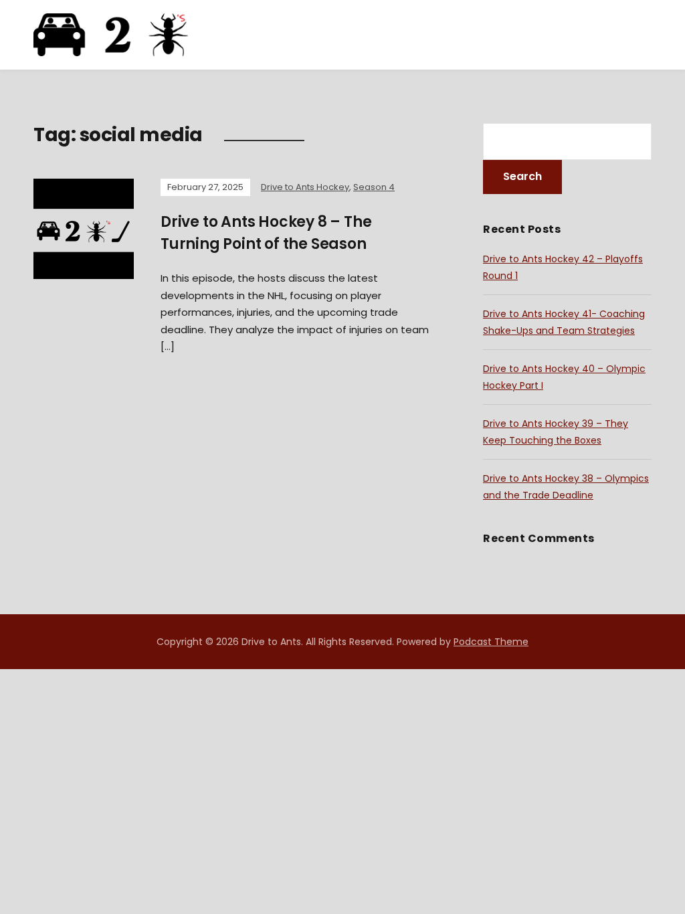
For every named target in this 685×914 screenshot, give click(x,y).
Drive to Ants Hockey (305, 187)
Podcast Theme (491, 641)
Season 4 (374, 187)
